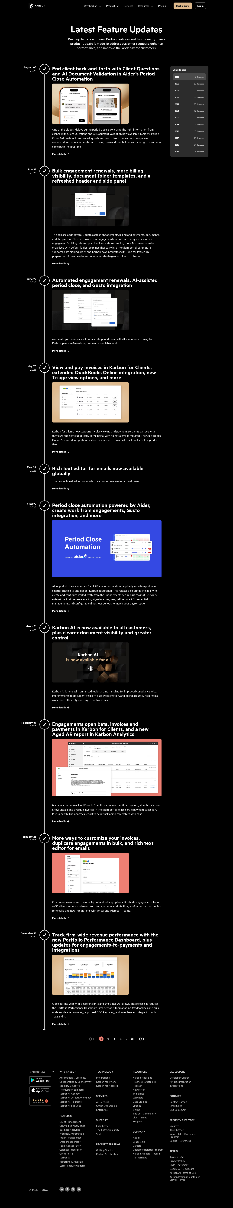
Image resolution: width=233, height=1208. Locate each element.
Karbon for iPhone (106, 1081)
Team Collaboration (70, 1145)
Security (174, 1125)
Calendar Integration (70, 1149)
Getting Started (104, 1150)
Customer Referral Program (148, 1149)
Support (102, 1120)
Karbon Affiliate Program (147, 1153)
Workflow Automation (71, 1133)
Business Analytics (69, 1129)
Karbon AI (65, 1157)
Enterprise (102, 1109)
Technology (104, 1071)
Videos (136, 1109)
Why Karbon (67, 1071)
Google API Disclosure (182, 1168)
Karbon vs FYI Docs (70, 1105)
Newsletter (139, 1089)
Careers (137, 1145)
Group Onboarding (106, 1105)
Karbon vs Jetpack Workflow (75, 1097)
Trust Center (177, 1129)
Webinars (138, 1097)
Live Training (140, 1117)
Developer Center (179, 1077)
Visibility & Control (70, 1085)
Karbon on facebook (67, 1189)
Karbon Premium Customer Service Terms (185, 1178)
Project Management (70, 1137)
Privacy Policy (177, 1160)
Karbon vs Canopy (69, 1093)
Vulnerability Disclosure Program (183, 1135)
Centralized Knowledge (72, 1125)
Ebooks (137, 1105)
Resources (140, 1071)
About (136, 1137)
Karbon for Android (107, 1085)
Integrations (103, 1077)
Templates (138, 1093)
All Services (102, 1101)
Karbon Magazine (142, 1077)
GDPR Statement (179, 1164)
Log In (200, 5)
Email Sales (176, 1105)
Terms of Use (177, 1156)
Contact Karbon (178, 1101)
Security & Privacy (182, 1120)
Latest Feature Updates (72, 1165)
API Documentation (180, 1081)
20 (132, 1038)
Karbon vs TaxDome (70, 1101)
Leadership (139, 1141)
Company (139, 1131)
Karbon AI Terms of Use (183, 1172)
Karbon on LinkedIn (61, 1189)
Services (101, 1096)
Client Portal (66, 1153)
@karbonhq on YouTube (73, 1189)
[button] (92, 1039)
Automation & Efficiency (72, 1077)
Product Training (108, 1144)
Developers (177, 1071)
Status (99, 1133)
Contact (175, 1096)
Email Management (70, 1141)
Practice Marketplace (144, 1081)
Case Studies (140, 1101)
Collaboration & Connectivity (75, 1081)
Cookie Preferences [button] (180, 1140)
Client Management (70, 1121)
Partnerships (140, 1157)
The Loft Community (107, 1129)
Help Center (103, 1125)
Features (65, 1115)
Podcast (137, 1085)
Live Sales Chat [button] (178, 1109)
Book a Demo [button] (182, 5)
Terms (174, 1151)
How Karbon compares (71, 1089)
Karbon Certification (107, 1153)
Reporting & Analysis (71, 1161)
